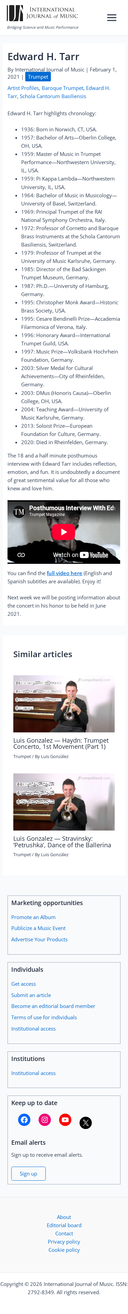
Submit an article (31, 995)
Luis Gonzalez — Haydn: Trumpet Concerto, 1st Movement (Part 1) (61, 743)
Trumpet (38, 76)
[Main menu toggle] (111, 17)
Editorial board (64, 1225)
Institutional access (33, 1028)
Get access (23, 983)
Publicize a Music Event (38, 928)
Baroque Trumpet (62, 87)
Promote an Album (33, 917)
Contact (64, 1233)
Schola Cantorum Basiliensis (53, 96)
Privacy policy (64, 1241)
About (64, 1216)
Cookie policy (64, 1249)
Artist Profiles (23, 87)
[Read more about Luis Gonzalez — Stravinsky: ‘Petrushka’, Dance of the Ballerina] (64, 801)
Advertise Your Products (39, 939)
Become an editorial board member (53, 1006)
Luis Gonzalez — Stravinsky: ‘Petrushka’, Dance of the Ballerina (62, 841)
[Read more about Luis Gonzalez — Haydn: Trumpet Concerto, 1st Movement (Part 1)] (64, 703)
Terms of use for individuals (44, 1017)
